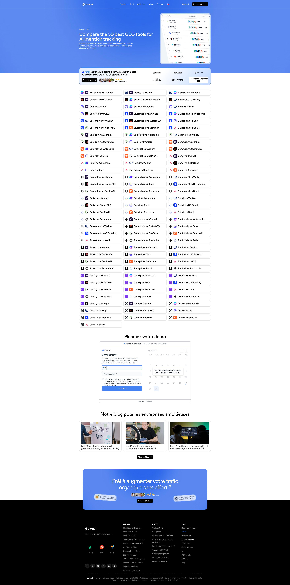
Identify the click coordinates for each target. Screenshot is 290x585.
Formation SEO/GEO (160, 557)
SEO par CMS (157, 528)
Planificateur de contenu (133, 528)
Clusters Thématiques (131, 551)
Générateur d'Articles (131, 570)
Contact (160, 4)
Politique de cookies (140, 580)
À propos (185, 559)
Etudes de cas (187, 547)
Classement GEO (130, 547)
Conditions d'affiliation (121, 580)
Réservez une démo (189, 528)
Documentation (188, 539)
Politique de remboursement (151, 578)
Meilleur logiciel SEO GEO (162, 535)
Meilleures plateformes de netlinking (162, 540)
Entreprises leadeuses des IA (163, 546)
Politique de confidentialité (127, 578)
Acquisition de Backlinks (133, 562)
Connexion (186, 4)
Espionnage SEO (129, 555)
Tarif (132, 4)
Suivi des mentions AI (131, 566)
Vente (193, 578)
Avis (183, 551)
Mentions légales (107, 578)
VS (88, 29)
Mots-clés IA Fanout (131, 532)
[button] (124, 4)
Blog (183, 562)
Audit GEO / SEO (129, 535)
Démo (151, 4)
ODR (176, 580)
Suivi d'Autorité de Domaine (134, 539)
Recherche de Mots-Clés (133, 543)
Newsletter (186, 543)
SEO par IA (156, 532)
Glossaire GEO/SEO (160, 550)
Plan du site (186, 555)
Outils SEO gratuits (159, 561)
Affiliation (141, 4)
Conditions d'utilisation (174, 578)
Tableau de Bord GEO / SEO (134, 559)
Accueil (82, 29)
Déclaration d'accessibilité (161, 580)
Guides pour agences (160, 554)
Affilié (184, 532)
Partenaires (186, 535)
